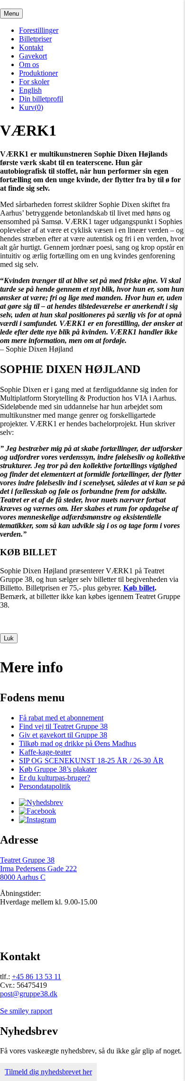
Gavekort (33, 56)
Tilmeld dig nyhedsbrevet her (48, 1072)
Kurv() (31, 107)
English (30, 90)
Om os (29, 64)
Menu (11, 13)
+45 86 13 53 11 (36, 977)
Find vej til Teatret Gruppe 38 (63, 726)
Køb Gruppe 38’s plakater (58, 769)
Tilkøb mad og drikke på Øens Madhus (77, 743)
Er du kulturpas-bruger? (54, 778)
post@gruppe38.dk (28, 994)
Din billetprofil (41, 99)
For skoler (34, 82)
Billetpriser (35, 39)
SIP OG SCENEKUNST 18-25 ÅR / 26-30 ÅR (91, 761)
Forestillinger (38, 30)
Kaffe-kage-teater (45, 752)
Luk (9, 638)
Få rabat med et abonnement (61, 718)
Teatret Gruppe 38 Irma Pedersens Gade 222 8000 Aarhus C (38, 868)
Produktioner (38, 73)
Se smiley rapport (26, 1011)
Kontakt (31, 47)
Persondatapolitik (45, 786)
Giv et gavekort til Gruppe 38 (63, 735)
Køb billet (139, 588)
